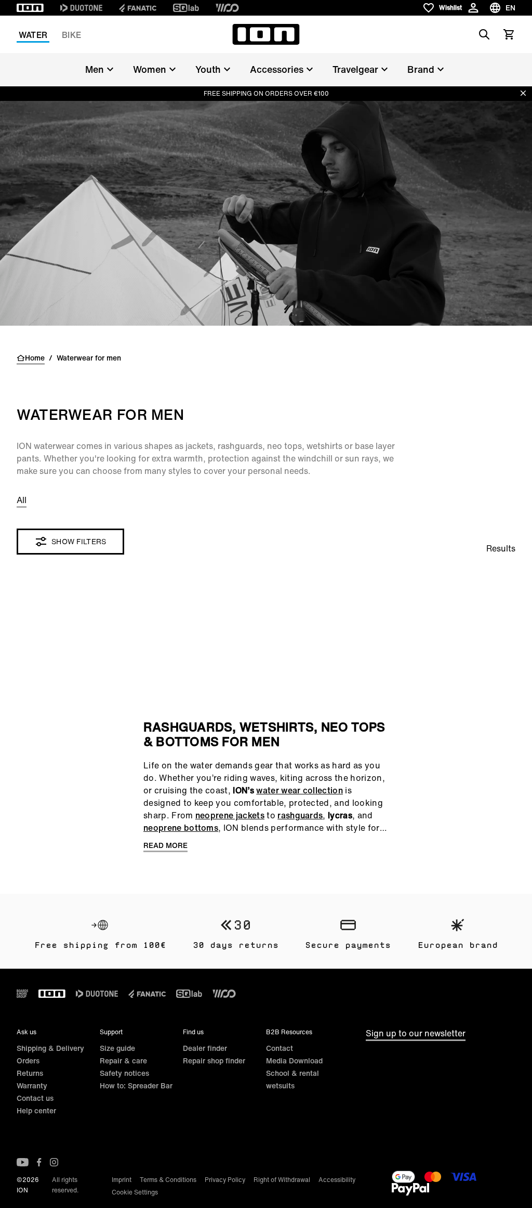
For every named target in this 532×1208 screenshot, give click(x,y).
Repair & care (123, 1060)
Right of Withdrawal (282, 1179)
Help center (36, 1110)
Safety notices (124, 1073)
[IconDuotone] (81, 8)
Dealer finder (205, 1048)
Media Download (294, 1060)
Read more (165, 845)
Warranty (32, 1085)
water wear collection (299, 790)
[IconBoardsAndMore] (22, 993)
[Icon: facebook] (39, 1162)
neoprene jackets (229, 815)
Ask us (26, 1031)
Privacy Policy (225, 1179)
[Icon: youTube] (23, 1162)
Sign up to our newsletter (416, 1033)
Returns (30, 1073)
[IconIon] (30, 8)
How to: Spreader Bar (136, 1085)
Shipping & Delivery (50, 1048)
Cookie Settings (135, 1192)
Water (33, 35)
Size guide (117, 1048)
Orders (28, 1060)
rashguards (300, 815)
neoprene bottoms (180, 827)
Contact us (35, 1098)
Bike (71, 35)
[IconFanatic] (137, 8)
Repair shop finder (214, 1060)
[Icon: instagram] (54, 1162)
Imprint (121, 1179)
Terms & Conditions (168, 1179)
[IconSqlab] (186, 8)
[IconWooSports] (227, 8)
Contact (279, 1048)
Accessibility (336, 1179)
